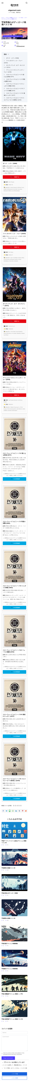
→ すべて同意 (14, 1074)
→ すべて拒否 (14, 1078)
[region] (14, 1070)
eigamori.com (14, 10)
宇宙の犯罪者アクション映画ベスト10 (12, 1019)
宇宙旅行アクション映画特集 (10, 968)
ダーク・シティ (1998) (12, 58)
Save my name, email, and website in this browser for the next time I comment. (13, 1053)
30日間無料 (16, 479)
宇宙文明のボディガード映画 (10, 893)
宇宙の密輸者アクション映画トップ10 (12, 994)
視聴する (16, 177)
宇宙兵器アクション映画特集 (10, 943)
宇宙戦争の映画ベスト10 (8, 868)
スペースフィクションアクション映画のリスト (13, 36)
